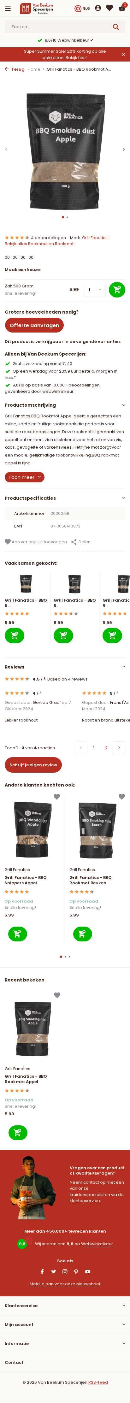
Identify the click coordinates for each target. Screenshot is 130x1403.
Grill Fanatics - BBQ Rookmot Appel (26, 1079)
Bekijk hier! (76, 58)
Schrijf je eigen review (33, 765)
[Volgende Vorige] (119, 747)
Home (34, 69)
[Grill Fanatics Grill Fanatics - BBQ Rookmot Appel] (32, 1028)
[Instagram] (65, 1272)
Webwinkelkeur (97, 1244)
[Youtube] (87, 1272)
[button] (63, 217)
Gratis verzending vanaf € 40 (42, 364)
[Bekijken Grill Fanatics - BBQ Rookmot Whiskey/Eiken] (75, 585)
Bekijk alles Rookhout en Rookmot (39, 244)
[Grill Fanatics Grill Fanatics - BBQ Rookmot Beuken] (97, 829)
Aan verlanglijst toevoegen (39, 542)
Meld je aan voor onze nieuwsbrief (65, 1284)
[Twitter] (53, 1272)
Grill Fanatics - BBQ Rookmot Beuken (90, 880)
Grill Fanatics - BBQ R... (26, 603)
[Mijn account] (98, 9)
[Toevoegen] (14, 635)
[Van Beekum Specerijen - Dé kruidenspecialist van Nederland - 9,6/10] (42, 8)
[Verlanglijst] (109, 8)
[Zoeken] (117, 27)
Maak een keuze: (23, 270)
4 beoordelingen (48, 238)
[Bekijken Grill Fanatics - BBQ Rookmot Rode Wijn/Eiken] (26, 585)
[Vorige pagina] (81, 747)
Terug (17, 69)
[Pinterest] (76, 1272)
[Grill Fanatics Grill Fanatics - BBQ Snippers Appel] (32, 829)
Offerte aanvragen (34, 325)
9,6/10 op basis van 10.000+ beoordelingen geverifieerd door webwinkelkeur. (52, 388)
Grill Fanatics (95, 238)
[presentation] (6, 149)
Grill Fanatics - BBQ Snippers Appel (25, 880)
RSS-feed (98, 1382)
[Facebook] (42, 1272)
